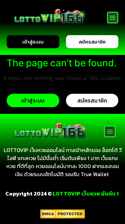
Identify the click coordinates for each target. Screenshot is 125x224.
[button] (113, 17)
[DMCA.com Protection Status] (62, 216)
